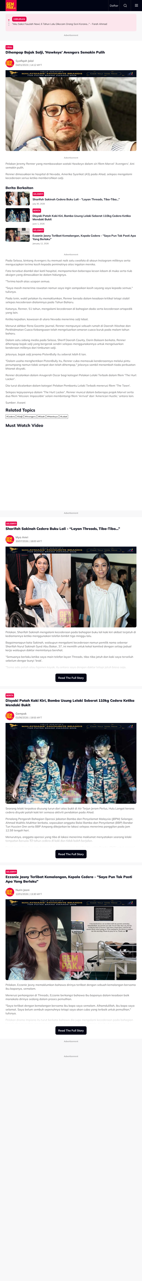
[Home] (11, 5)
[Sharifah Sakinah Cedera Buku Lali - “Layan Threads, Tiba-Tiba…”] (18, 198)
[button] (8, 20)
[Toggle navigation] (136, 5)
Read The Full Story (71, 678)
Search (125, 5)
